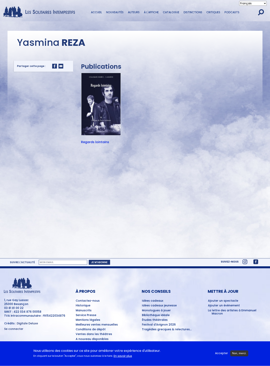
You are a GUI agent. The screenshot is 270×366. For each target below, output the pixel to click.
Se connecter (13, 329)
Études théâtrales (155, 320)
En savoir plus (123, 356)
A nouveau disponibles (92, 339)
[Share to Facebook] (54, 66)
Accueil (96, 12)
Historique (83, 305)
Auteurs (134, 12)
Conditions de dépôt (91, 329)
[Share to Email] (61, 66)
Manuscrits (84, 310)
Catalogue (171, 12)
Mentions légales (88, 320)
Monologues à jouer (156, 310)
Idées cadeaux (152, 301)
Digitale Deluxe (27, 323)
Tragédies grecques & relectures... (167, 329)
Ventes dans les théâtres (94, 334)
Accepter (221, 353)
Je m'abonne (99, 262)
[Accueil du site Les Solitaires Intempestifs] (40, 12)
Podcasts (232, 12)
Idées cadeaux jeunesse (159, 305)
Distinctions (193, 12)
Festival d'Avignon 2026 (159, 325)
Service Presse (86, 315)
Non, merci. (239, 353)
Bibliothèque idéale (156, 315)
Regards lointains (95, 142)
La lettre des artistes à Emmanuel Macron (232, 312)
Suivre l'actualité (22, 262)
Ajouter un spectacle (223, 301)
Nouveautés (115, 12)
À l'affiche (151, 12)
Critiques (213, 12)
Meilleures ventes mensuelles (97, 325)
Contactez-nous (88, 301)
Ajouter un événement (224, 305)
